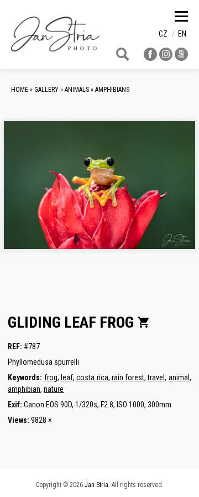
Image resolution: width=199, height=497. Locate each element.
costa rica (92, 377)
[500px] (181, 58)
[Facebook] (150, 58)
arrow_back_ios (52, 193)
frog (50, 377)
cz (163, 33)
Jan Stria (96, 485)
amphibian (24, 389)
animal (179, 377)
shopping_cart (143, 322)
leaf (67, 377)
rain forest (128, 377)
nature (54, 389)
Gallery (46, 90)
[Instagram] (165, 58)
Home (19, 90)
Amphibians (112, 90)
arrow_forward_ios (168, 193)
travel (156, 377)
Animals (77, 90)
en (182, 33)
